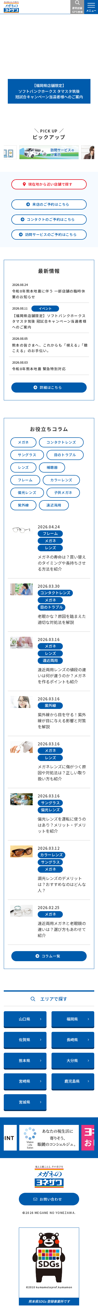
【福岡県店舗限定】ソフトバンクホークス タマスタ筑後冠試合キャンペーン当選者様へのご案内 (49, 91)
